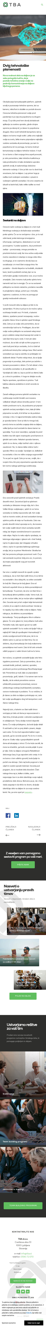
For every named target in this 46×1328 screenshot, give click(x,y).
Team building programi (15, 1142)
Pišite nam (23, 864)
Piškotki (29, 1313)
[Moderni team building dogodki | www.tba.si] (18, 1291)
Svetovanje (8, 1094)
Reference (17, 1272)
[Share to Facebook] (8, 815)
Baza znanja (18, 1269)
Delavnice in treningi (13, 1190)
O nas (17, 1266)
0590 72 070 (27, 1256)
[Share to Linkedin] (16, 815)
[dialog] (23, 1313)
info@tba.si (26, 1253)
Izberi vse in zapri (34, 1323)
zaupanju (28, 792)
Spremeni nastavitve (9, 1323)
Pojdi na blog (23, 996)
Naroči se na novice (23, 1281)
